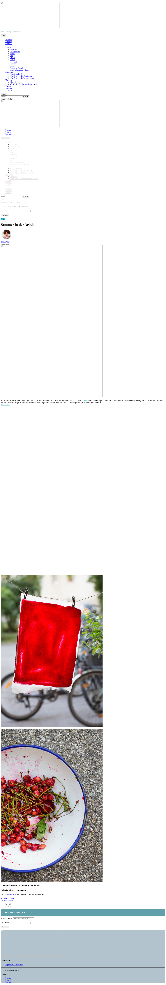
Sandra (84, 401)
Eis (15, 62)
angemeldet (12, 894)
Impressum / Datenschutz (14, 965)
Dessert (12, 60)
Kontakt (8, 86)
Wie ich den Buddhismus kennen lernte (24, 84)
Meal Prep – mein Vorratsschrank (22, 78)
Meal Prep (9, 72)
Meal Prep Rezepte (16, 68)
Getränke (13, 64)
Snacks (12, 58)
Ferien (3, 219)
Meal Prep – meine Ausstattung (21, 76)
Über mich (9, 80)
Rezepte (8, 48)
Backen (12, 66)
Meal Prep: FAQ (16, 74)
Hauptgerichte (15, 52)
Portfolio (8, 88)
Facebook (8, 44)
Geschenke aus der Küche (19, 70)
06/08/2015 (5, 242)
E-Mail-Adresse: (7, 207)
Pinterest (8, 42)
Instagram (8, 40)
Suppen (12, 54)
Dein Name (5, 211)
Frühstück (13, 50)
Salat (11, 56)
